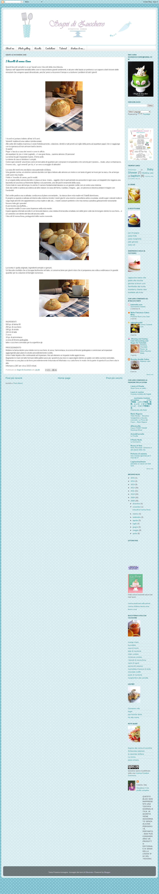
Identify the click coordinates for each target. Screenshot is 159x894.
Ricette (37, 48)
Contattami (50, 48)
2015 (133, 478)
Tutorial (63, 48)
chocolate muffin (134, 672)
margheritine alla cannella (138, 678)
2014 (133, 481)
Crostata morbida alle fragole (141, 394)
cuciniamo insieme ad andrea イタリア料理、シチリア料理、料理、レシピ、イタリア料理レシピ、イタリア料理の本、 (141, 403)
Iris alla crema (133, 717)
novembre (137, 507)
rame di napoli (133, 663)
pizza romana (133, 760)
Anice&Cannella (137, 434)
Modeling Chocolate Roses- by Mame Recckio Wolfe (145, 349)
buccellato (132, 645)
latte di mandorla (134, 651)
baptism (135, 175)
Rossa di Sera (136, 446)
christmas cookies (135, 657)
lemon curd (132, 609)
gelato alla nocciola (135, 280)
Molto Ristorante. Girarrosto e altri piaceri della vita (141, 449)
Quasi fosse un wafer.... (139, 388)
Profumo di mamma (139, 454)
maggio (136, 530)
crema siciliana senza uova (138, 606)
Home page (64, 378)
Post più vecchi (114, 378)
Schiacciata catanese (136, 751)
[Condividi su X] (51, 370)
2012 (133, 488)
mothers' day (134, 178)
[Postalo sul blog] (48, 370)
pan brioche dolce (135, 714)
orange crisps (133, 642)
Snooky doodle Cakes (140, 359)
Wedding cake (147, 173)
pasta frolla (132, 236)
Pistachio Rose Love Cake (140, 317)
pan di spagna (133, 233)
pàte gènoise (133, 242)
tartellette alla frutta (135, 292)
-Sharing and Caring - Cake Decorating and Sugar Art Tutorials (140, 341)
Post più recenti (14, 378)
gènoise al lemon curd (136, 283)
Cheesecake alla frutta (139, 410)
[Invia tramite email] (46, 370)
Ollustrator (89, 872)
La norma (132, 757)
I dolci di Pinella (137, 386)
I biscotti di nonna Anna (18, 61)
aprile (135, 533)
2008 (133, 501)
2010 (133, 494)
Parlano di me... (78, 48)
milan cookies (133, 654)
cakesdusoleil (136, 322)
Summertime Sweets (138, 307)
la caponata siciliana (136, 754)
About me (10, 48)
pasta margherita (134, 239)
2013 (133, 484)
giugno (136, 527)
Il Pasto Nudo (136, 440)
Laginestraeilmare (138, 462)
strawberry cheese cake (137, 289)
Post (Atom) (18, 383)
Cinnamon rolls (134, 708)
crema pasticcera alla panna (139, 603)
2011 (133, 491)
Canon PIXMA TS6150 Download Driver (139, 429)
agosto (136, 520)
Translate (146, 114)
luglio (135, 524)
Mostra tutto (150, 374)
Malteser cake (145, 361)
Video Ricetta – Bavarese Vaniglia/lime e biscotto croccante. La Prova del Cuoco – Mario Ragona (140, 419)
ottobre (136, 514)
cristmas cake (149, 176)
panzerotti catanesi (135, 666)
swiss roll (131, 245)
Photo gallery (24, 48)
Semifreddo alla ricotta (137, 286)
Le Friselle (134, 436)
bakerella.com (136, 305)
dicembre (136, 504)
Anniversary (132, 170)
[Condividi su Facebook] (53, 370)
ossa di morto (133, 648)
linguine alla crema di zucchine (140, 748)
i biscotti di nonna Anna (137, 660)
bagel (130, 711)
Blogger (107, 872)
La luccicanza (135, 442)
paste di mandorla (135, 675)
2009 (133, 497)
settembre (137, 517)
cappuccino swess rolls (137, 278)
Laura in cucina (137, 392)
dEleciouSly (136, 426)
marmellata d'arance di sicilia (139, 669)
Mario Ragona (136, 414)
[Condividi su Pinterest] (56, 370)
